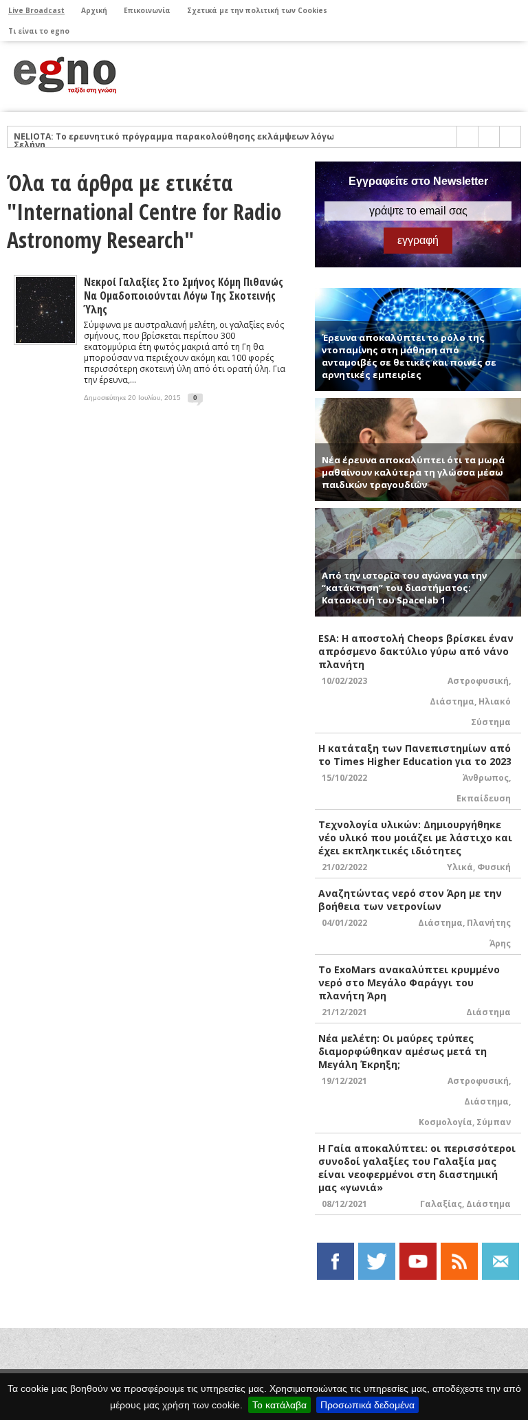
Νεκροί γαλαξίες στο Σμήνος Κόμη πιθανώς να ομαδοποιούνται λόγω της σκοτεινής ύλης (183, 295)
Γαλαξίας (441, 1204)
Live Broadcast (36, 10)
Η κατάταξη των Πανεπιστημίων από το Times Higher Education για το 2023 (415, 755)
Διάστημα (452, 701)
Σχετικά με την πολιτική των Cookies (257, 10)
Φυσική (494, 867)
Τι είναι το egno (38, 31)
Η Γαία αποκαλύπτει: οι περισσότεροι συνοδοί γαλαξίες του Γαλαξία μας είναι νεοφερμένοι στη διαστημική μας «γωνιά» (417, 1168)
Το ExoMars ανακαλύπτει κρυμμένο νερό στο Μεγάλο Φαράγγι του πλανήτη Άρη (409, 982)
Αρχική (94, 10)
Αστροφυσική (478, 681)
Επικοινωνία (147, 10)
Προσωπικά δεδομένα (367, 1404)
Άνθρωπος (486, 778)
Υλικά (460, 867)
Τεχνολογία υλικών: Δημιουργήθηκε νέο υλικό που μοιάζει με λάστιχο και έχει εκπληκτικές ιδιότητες (415, 837)
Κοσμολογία (445, 1122)
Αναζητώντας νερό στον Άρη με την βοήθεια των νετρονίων (410, 900)
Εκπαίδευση (483, 798)
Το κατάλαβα (279, 1404)
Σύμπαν (493, 1122)
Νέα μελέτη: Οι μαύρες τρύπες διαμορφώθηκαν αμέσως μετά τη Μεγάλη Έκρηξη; (402, 1051)
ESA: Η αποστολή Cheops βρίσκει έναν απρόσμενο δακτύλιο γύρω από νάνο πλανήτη (416, 651)
